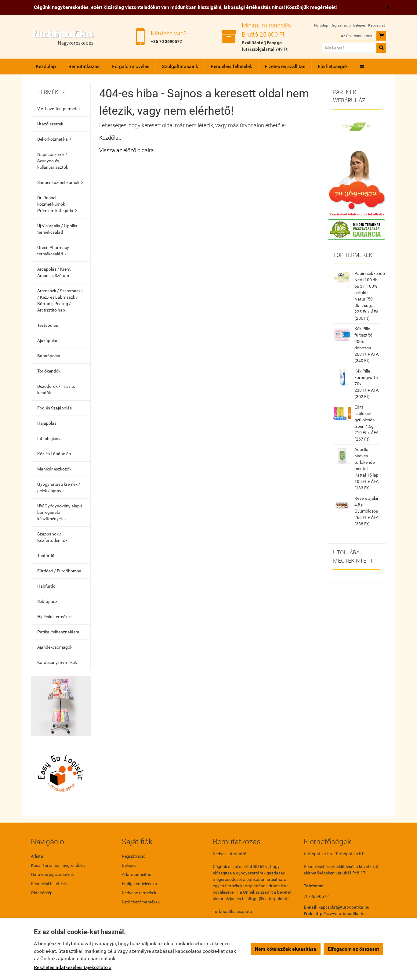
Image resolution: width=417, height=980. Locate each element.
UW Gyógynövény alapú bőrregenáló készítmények (59, 512)
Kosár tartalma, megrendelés (58, 865)
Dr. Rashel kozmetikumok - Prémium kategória (57, 204)
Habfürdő (46, 586)
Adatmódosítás (136, 874)
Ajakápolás (47, 340)
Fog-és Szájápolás (54, 407)
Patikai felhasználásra (58, 631)
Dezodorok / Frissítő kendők (56, 389)
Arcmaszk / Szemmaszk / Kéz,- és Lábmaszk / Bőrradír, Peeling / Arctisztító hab (60, 300)
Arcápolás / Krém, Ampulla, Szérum (54, 272)
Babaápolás (48, 355)
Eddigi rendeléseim (139, 883)
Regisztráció (341, 25)
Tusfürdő (45, 555)
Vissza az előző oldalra (126, 150)
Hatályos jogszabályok (52, 874)
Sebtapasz (47, 601)
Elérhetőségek (333, 66)
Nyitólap (321, 25)
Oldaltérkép (42, 892)
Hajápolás (46, 423)
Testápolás (47, 325)
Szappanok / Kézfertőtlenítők (52, 537)
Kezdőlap (46, 66)
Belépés (359, 25)
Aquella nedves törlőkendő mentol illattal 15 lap (366, 462)
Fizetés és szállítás (285, 66)
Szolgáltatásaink (180, 66)
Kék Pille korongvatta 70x (366, 377)
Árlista (37, 856)
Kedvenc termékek (139, 892)
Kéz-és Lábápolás (54, 453)
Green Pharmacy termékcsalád (53, 250)
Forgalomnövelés (130, 66)
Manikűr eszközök (54, 469)
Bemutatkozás (84, 66)
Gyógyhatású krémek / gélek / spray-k (58, 487)
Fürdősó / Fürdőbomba (59, 570)
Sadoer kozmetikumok (60, 182)
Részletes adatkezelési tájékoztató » (72, 967)
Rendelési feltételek (231, 66)
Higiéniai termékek (54, 616)
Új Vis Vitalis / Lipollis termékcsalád (57, 229)
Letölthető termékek (141, 901)
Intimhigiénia (49, 438)
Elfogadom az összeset (353, 949)
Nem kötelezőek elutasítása (285, 949)
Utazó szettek (50, 123)
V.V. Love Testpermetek (59, 108)
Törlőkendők (48, 371)
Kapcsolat (376, 25)
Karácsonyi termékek (57, 662)
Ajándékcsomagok (54, 647)
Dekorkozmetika (54, 139)
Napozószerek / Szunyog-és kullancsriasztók (52, 161)
